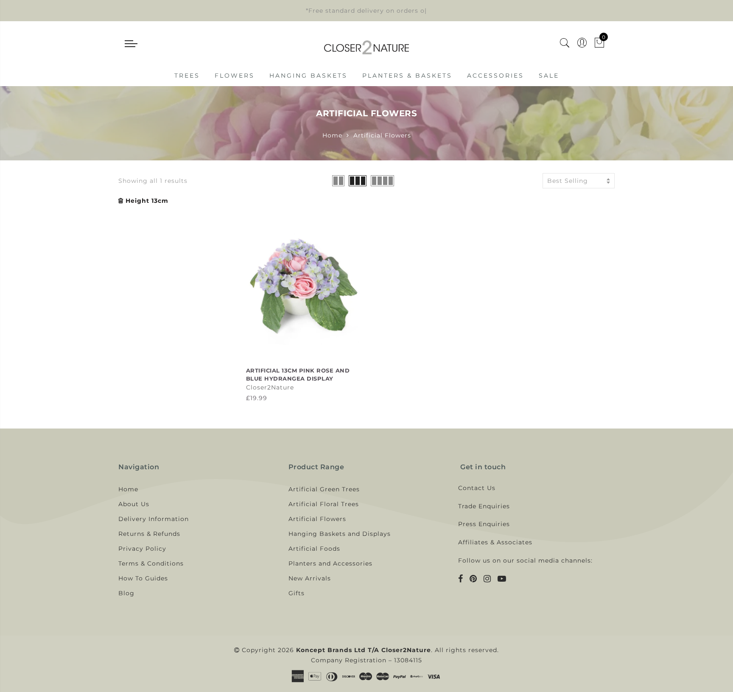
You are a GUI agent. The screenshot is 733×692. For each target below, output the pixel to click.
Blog (126, 593)
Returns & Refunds (149, 534)
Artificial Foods (314, 548)
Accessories (495, 75)
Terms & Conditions (151, 563)
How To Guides (143, 578)
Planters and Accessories (330, 563)
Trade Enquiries (484, 506)
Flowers (235, 75)
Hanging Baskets (308, 75)
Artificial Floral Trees (323, 504)
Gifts (296, 593)
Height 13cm (147, 201)
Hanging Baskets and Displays (339, 534)
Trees (187, 75)
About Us (133, 504)
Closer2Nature (270, 387)
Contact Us (476, 488)
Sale (549, 75)
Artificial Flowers (317, 519)
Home (332, 135)
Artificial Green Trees (324, 489)
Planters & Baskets (407, 75)
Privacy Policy (142, 548)
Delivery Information (153, 519)
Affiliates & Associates (495, 542)
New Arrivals (309, 578)
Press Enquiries (484, 524)
